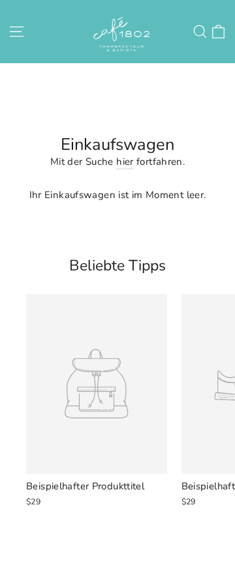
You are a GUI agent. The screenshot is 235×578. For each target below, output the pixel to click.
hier (125, 161)
